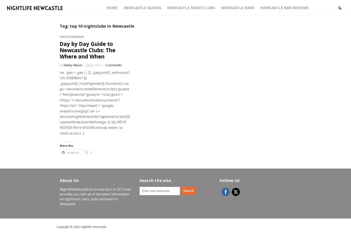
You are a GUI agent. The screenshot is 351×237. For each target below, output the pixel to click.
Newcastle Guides (142, 7)
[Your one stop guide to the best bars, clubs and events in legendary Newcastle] (35, 7)
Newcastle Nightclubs (191, 7)
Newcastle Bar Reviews (284, 7)
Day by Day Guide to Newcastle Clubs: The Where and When (87, 50)
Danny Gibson (73, 65)
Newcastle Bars (237, 7)
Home (112, 7)
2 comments (113, 65)
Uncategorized (72, 37)
